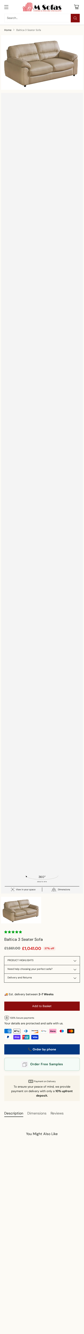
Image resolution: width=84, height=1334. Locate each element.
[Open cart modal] (76, 7)
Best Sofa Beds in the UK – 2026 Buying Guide (35, 1324)
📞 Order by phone (42, 1049)
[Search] (75, 18)
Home (7, 30)
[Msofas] (42, 7)
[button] (13, 932)
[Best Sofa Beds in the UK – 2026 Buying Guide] (37, 1297)
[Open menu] (6, 7)
